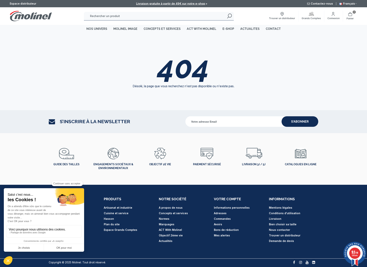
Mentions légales (280, 207)
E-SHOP (228, 29)
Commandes (222, 218)
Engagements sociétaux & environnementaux (113, 166)
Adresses (220, 213)
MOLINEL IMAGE (125, 29)
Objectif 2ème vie (171, 235)
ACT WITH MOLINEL (201, 29)
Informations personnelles (232, 207)
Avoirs (218, 224)
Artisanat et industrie (118, 207)
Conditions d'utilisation (284, 213)
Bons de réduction (226, 229)
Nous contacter (279, 229)
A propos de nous (171, 207)
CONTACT (273, 29)
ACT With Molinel (170, 229)
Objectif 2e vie (160, 164)
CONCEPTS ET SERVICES (162, 29)
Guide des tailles (66, 164)
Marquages (166, 224)
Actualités (165, 241)
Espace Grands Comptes (120, 229)
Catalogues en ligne (301, 164)
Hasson (109, 218)
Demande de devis (281, 241)
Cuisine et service (116, 213)
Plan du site (112, 224)
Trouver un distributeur (284, 235)
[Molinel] (31, 16)
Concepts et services (173, 213)
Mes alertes (222, 235)
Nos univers (96, 29)
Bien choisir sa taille (282, 224)
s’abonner (300, 121)
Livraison (275, 218)
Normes (164, 218)
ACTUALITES (250, 29)
